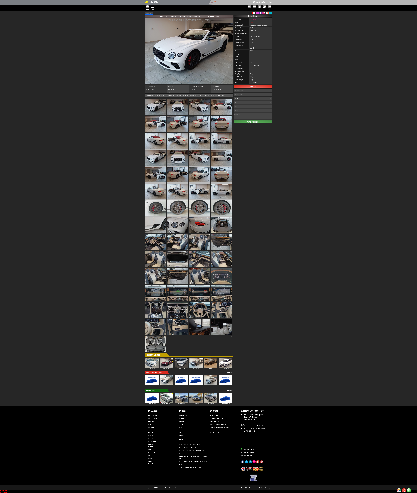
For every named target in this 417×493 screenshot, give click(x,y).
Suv (180, 427)
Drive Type (238, 65)
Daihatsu (151, 455)
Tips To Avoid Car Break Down (190, 467)
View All (229, 372)
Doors (237, 57)
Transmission (239, 45)
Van (180, 433)
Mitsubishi (152, 441)
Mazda (150, 438)
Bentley (151, 424)
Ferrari (151, 421)
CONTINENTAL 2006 (196, 386)
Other (150, 464)
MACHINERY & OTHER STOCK (219, 424)
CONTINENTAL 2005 (152, 386)
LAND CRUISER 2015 (225, 403)
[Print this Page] (270, 13)
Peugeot (151, 461)
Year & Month (239, 31)
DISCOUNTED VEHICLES (217, 430)
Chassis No (238, 28)
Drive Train (238, 62)
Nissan (150, 433)
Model (237, 36)
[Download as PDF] (267, 13)
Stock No (238, 19)
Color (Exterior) (239, 39)
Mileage (237, 54)
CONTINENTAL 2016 (181, 386)
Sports (181, 424)
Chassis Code (239, 25)
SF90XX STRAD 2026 (166, 368)
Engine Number (239, 71)
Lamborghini (153, 419)
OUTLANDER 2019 (166, 403)
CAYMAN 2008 (210, 368)
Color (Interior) (239, 42)
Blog (181, 440)
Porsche (151, 427)
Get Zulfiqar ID (254, 82)
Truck (181, 430)
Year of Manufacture (241, 34)
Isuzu (150, 458)
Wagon (181, 419)
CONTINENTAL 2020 (167, 386)
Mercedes (151, 447)
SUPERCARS (214, 416)
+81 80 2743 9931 (250, 449)
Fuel (236, 48)
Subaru (150, 444)
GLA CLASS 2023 (152, 403)
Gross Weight (239, 80)
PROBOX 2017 (152, 368)
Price (236, 82)
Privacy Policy (259, 488)
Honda (150, 435)
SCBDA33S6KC (190, 16)
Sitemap (267, 488)
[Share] (257, 13)
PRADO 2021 (211, 403)
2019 (200, 16)
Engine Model (239, 68)
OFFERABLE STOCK (216, 433)
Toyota (151, 430)
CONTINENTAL (175, 16)
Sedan (181, 421)
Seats (236, 59)
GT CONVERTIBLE (211, 16)
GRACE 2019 (181, 368)
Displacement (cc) (240, 51)
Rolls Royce (152, 416)
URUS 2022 (196, 368)
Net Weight (238, 77)
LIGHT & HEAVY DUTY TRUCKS (219, 427)
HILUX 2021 (196, 403)
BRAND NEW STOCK (216, 419)
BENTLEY (163, 16)
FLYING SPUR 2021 (225, 386)
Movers (182, 435)
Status (237, 22)
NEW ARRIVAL (214, 421)
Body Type (238, 74)
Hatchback (183, 416)
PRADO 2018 (181, 403)
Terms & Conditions (247, 488)
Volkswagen (152, 452)
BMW (150, 450)
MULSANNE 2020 (210, 386)
